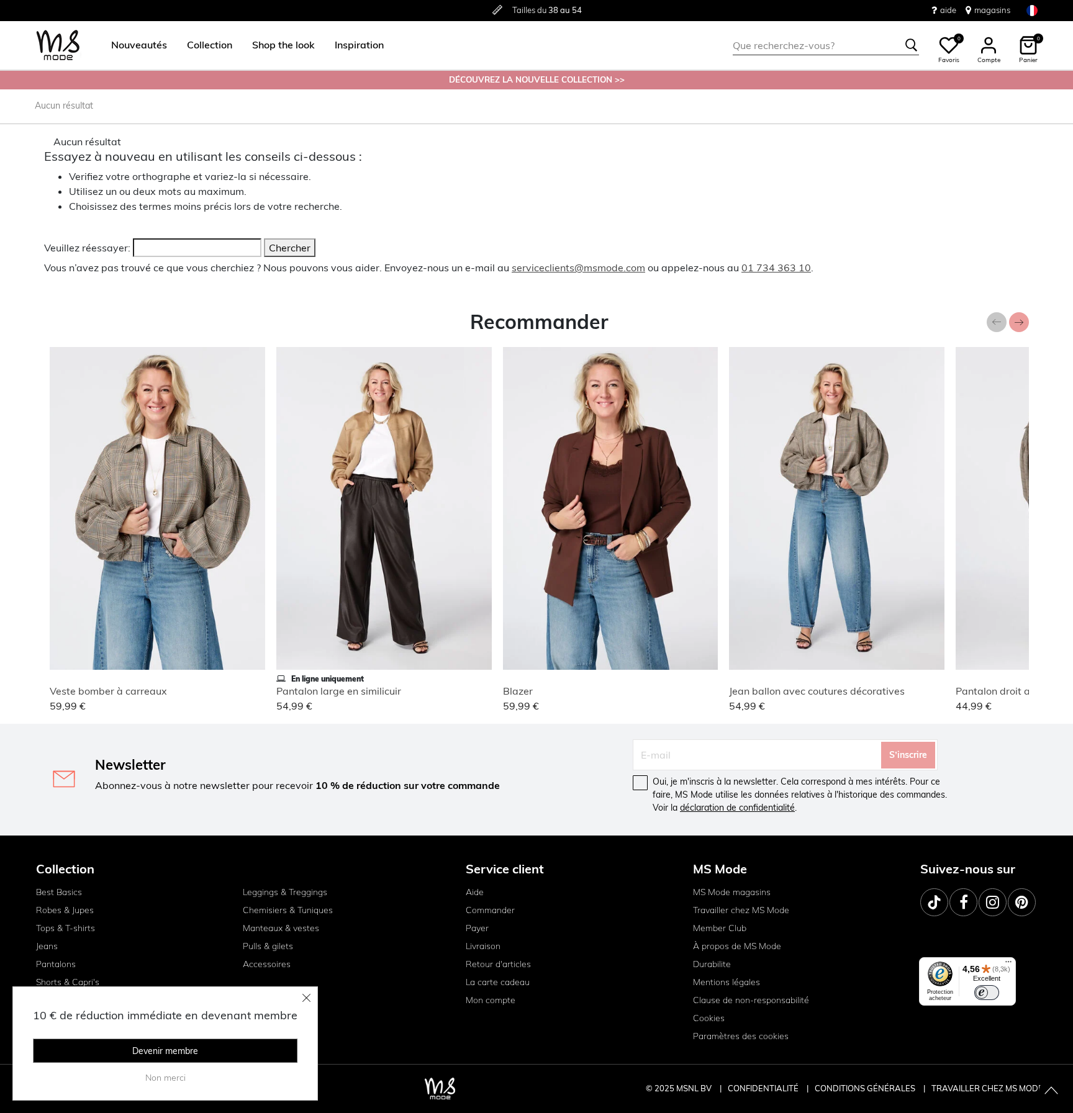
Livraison (483, 946)
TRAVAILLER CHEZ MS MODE (987, 1088)
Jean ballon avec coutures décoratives (817, 691)
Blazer (518, 691)
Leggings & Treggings (285, 892)
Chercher (289, 247)
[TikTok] (934, 902)
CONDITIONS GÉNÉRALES (866, 1088)
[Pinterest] (1022, 902)
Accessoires (267, 964)
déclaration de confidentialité (737, 807)
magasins (992, 10)
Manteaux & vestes (281, 928)
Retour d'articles (498, 964)
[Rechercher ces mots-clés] (911, 45)
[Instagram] (993, 902)
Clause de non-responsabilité (751, 1000)
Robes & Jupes (65, 910)
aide (948, 10)
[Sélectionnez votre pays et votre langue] (1032, 10)
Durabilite (712, 964)
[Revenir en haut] (1051, 1091)
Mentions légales (726, 982)
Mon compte (490, 1000)
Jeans (47, 946)
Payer (477, 928)
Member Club (719, 928)
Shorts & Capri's (67, 982)
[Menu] (1008, 964)
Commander (490, 910)
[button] (139, 45)
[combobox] (826, 45)
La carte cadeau (498, 982)
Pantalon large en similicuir (338, 691)
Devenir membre (165, 1051)
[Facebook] (963, 902)
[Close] (307, 998)
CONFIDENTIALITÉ (763, 1088)
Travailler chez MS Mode (741, 910)
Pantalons (56, 964)
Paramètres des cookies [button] (741, 1036)
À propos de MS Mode (737, 946)
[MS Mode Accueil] (58, 46)
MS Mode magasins (732, 892)
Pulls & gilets (268, 946)
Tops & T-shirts (65, 928)
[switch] (986, 992)
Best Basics (59, 892)
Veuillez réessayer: (87, 247)
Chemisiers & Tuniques (288, 910)
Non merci (165, 1077)
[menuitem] (134, 45)
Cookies (709, 1018)
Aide (475, 892)
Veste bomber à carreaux (108, 691)
